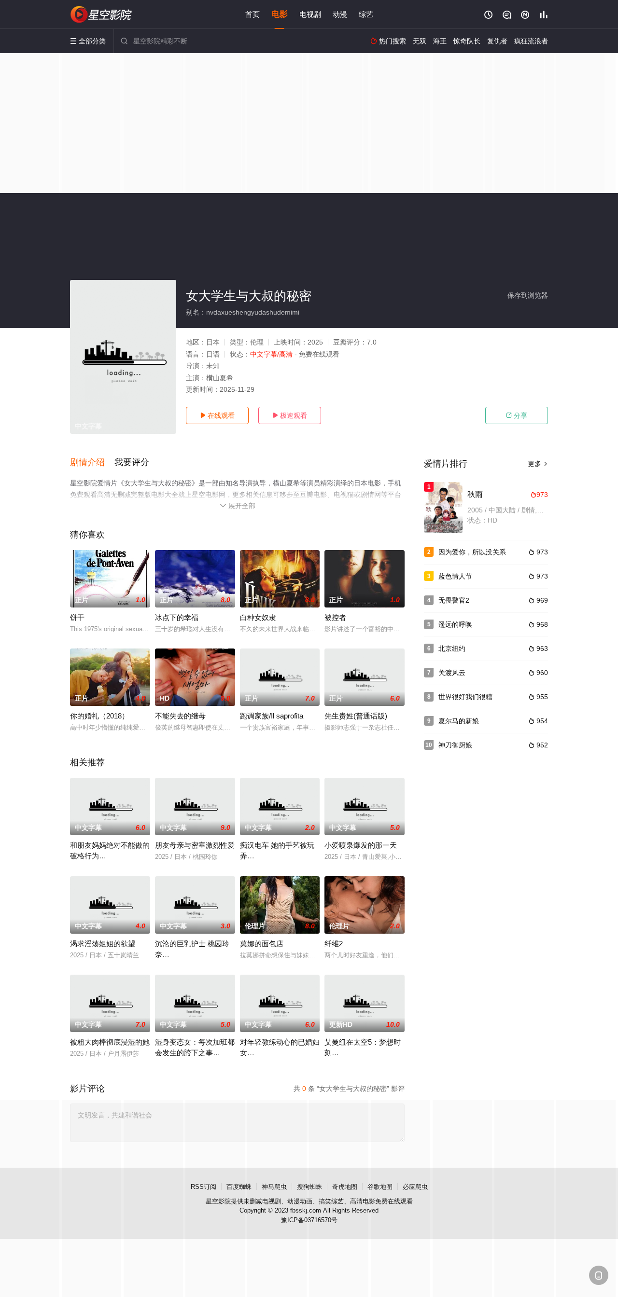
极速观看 (289, 415)
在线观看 (217, 415)
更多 (538, 464)
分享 (516, 415)
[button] (92, 463)
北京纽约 (451, 648)
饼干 (77, 617)
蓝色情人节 (455, 576)
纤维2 (333, 943)
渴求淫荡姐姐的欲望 (102, 943)
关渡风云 (451, 672)
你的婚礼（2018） (99, 716)
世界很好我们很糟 (465, 697)
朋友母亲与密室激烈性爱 (195, 845)
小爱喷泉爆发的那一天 (360, 845)
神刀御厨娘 (455, 745)
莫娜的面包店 (261, 943)
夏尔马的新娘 (458, 721)
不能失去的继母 (180, 716)
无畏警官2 (453, 600)
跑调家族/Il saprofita (271, 716)
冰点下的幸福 (176, 617)
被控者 (335, 617)
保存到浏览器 (527, 295)
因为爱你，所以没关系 (472, 552)
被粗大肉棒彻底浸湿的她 (110, 1042)
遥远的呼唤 (455, 624)
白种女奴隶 (258, 617)
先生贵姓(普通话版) (355, 716)
